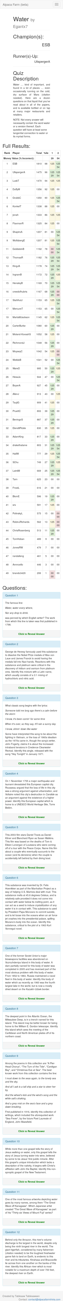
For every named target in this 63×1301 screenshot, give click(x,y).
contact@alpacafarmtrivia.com (44, 1299)
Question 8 (11, 1008)
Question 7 (11, 948)
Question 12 (12, 1232)
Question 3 (11, 698)
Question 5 (11, 827)
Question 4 (11, 773)
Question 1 (11, 595)
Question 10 (12, 1141)
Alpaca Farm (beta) (15, 4)
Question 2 (11, 644)
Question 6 (11, 878)
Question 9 (11, 1056)
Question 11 (12, 1192)
